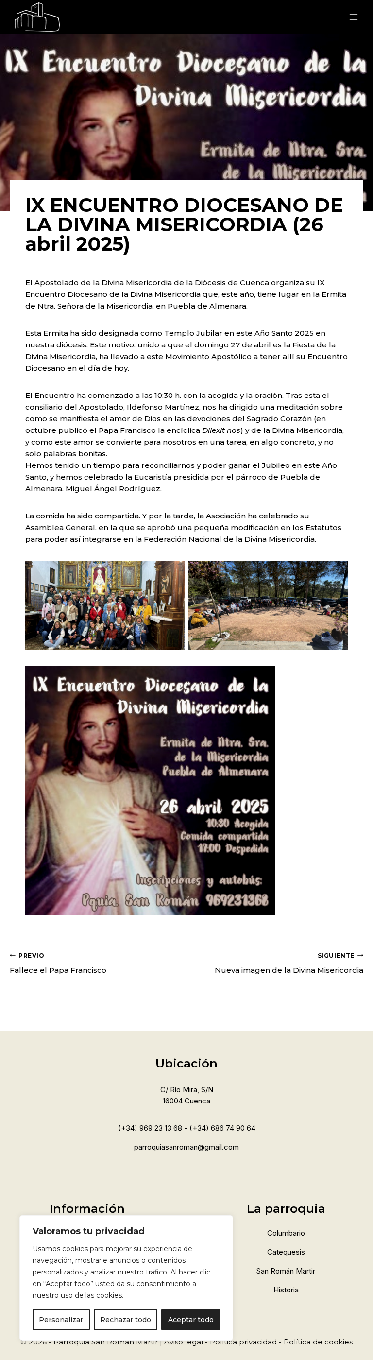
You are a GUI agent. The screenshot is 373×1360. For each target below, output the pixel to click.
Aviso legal (183, 1341)
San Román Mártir (285, 1270)
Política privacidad (243, 1341)
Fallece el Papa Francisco (58, 963)
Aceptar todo (191, 1319)
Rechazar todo (125, 1319)
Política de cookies (318, 1341)
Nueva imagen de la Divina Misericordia (289, 963)
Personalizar (61, 1319)
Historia (286, 1289)
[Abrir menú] (352, 17)
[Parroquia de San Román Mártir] (37, 17)
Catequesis (286, 1252)
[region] (126, 1278)
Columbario (286, 1233)
